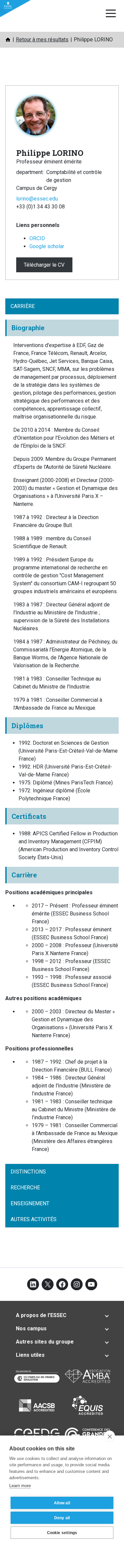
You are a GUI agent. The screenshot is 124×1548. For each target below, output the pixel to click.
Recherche (25, 1187)
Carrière (23, 306)
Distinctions (28, 1172)
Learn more (20, 1485)
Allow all (62, 1503)
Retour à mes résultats (42, 39)
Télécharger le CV (44, 265)
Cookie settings (62, 1532)
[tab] (62, 1315)
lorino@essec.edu (37, 199)
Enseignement (30, 1203)
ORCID (37, 238)
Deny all (62, 1518)
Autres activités (34, 1219)
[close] (109, 1436)
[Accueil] (8, 39)
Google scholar (46, 246)
